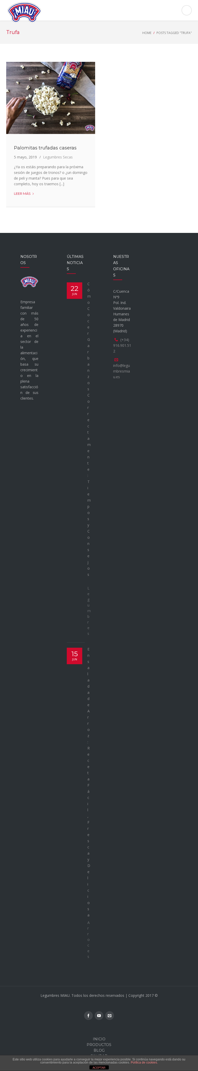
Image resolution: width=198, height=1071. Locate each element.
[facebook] (88, 1015)
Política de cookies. (144, 1062)
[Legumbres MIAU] (99, 12)
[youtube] (99, 1015)
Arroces (88, 939)
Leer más (24, 193)
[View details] (51, 98)
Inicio (99, 1039)
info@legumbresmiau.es (121, 371)
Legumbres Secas (58, 157)
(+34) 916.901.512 (122, 345)
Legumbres (89, 611)
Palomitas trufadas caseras (45, 148)
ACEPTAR (99, 1067)
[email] (109, 1015)
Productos (99, 1044)
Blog (99, 1050)
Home (146, 33)
